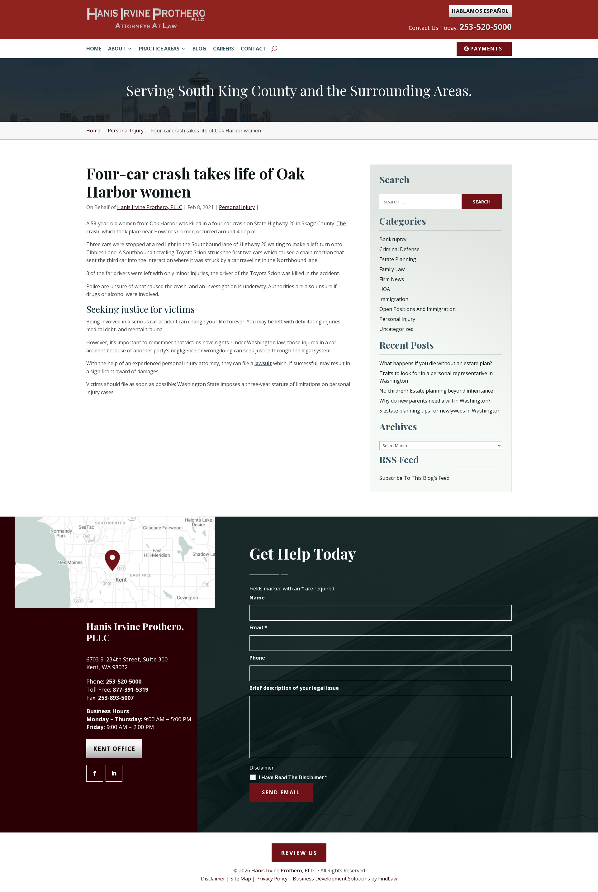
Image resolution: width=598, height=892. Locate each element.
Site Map (240, 878)
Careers (223, 49)
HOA (384, 289)
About (117, 49)
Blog (199, 49)
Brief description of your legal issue (294, 688)
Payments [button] (486, 48)
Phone (257, 657)
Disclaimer (261, 767)
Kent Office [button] (114, 749)
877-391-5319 (130, 689)
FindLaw (387, 878)
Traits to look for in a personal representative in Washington (436, 377)
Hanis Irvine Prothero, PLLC (149, 207)
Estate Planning (397, 259)
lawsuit (263, 363)
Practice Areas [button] (159, 49)
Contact (253, 49)
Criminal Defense (399, 249)
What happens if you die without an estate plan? (435, 363)
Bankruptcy (392, 239)
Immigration (393, 299)
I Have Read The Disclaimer (293, 777)
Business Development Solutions (331, 878)
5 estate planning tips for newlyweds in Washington (440, 410)
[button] (592, 847)
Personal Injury (237, 207)
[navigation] (299, 130)
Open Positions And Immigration (417, 309)
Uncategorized (396, 329)
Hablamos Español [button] (480, 10)
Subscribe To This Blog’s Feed (414, 478)
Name (257, 597)
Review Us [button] (299, 852)
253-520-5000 (485, 26)
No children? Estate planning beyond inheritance (436, 390)
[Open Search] (274, 48)
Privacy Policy (271, 878)
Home (93, 49)
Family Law (392, 269)
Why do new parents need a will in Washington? (435, 400)
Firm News (391, 279)
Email (258, 627)
